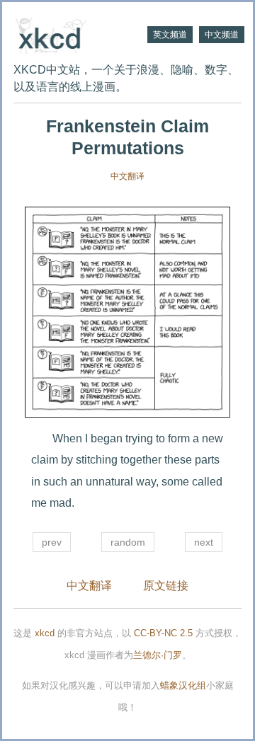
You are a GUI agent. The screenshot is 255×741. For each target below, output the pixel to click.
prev (52, 542)
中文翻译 (127, 176)
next (203, 542)
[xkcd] (70, 33)
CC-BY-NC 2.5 (163, 633)
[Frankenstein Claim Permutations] (127, 312)
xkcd (45, 633)
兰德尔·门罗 (157, 655)
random (127, 542)
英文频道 (170, 35)
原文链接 (165, 586)
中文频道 (222, 35)
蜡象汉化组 (183, 685)
